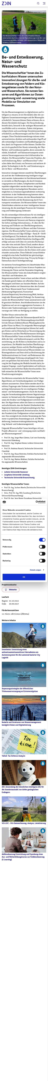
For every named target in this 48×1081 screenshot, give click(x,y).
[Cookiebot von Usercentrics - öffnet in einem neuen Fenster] (35, 502)
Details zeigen (35, 570)
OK (24, 577)
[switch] (42, 547)
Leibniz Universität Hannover (16, 472)
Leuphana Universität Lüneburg (16, 475)
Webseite (13, 589)
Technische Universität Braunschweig (19, 477)
